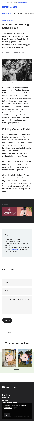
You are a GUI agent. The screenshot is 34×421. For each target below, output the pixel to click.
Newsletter (6, 395)
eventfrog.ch (15, 249)
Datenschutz (8, 407)
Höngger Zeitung (22, 2)
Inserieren (5, 397)
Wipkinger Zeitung (12, 2)
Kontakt (5, 400)
